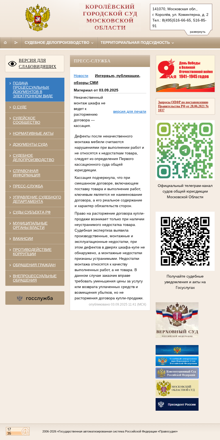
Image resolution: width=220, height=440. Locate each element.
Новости (81, 75)
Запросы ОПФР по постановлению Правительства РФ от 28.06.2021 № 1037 (183, 106)
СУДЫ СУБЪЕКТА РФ (32, 212)
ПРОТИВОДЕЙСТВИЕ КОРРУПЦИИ (32, 251)
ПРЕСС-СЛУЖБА (28, 186)
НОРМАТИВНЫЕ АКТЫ (33, 133)
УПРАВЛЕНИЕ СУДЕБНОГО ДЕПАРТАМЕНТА (37, 199)
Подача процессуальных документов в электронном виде (33, 89)
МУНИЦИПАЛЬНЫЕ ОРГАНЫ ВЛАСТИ (30, 225)
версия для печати (129, 111)
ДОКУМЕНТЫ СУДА (30, 144)
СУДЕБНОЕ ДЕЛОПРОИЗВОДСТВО (33, 157)
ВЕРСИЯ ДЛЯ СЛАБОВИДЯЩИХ (37, 63)
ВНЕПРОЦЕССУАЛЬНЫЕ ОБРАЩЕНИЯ (35, 278)
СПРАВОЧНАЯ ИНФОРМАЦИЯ (26, 173)
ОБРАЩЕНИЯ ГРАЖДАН (34, 265)
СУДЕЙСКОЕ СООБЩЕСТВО (26, 120)
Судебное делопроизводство (57, 42)
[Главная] (5, 42)
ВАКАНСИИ (23, 238)
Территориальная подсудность (136, 42)
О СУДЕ (20, 107)
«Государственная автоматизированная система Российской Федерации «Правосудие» (117, 431)
